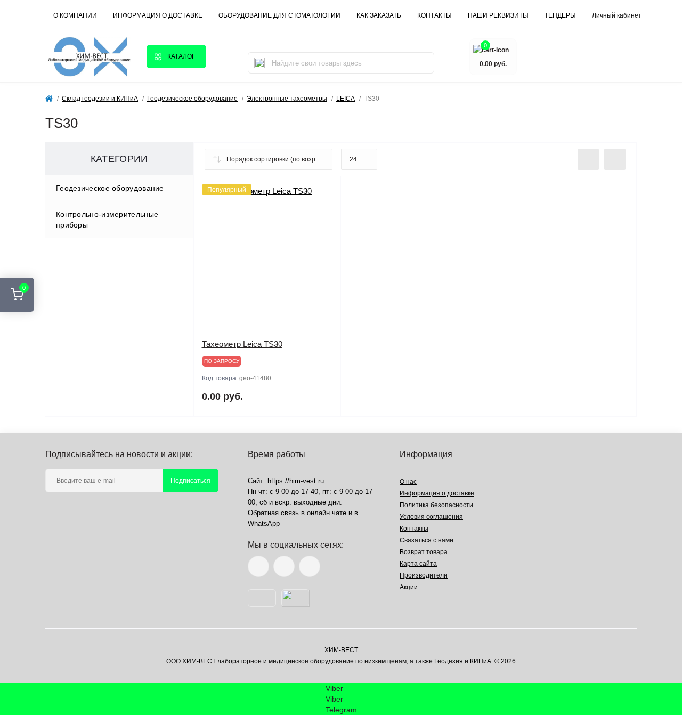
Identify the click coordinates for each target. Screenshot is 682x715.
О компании (75, 15)
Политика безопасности (436, 505)
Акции (409, 587)
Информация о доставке (157, 15)
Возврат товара (424, 552)
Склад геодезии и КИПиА (100, 98)
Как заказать (378, 15)
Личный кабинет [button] (617, 15)
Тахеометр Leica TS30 (242, 343)
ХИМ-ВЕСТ (341, 650)
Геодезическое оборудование (192, 98)
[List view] (588, 159)
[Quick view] (325, 192)
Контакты (414, 528)
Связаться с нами (426, 540)
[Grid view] (615, 159)
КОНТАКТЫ (434, 15)
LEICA (345, 98)
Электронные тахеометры (287, 98)
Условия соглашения (431, 517)
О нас (408, 481)
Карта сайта (418, 563)
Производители (424, 575)
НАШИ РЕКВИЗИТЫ (498, 15)
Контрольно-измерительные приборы (107, 219)
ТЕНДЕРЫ (560, 15)
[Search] (259, 63)
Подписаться (190, 480)
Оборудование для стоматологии (279, 15)
